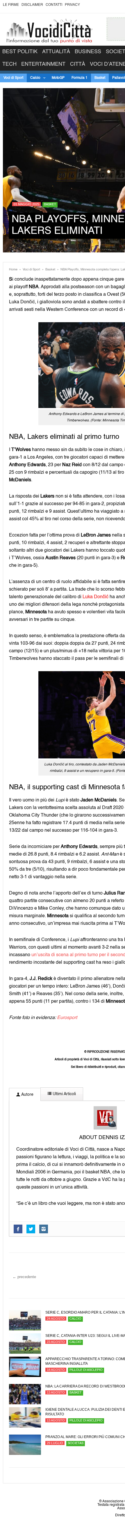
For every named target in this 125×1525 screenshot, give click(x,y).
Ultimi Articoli (63, 1094)
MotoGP (58, 78)
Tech (9, 64)
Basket (99, 78)
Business (88, 51)
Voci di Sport (13, 78)
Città (77, 64)
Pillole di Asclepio (86, 1370)
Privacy (72, 5)
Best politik (20, 51)
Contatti (54, 5)
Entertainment (43, 64)
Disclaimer (32, 5)
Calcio (33, 78)
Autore (26, 1095)
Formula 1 (80, 78)
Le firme (11, 5)
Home (13, 269)
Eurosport (67, 1018)
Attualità (56, 51)
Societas (75, 1443)
